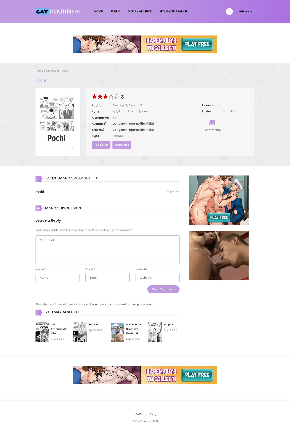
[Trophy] (155, 332)
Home (39, 70)
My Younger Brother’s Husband (133, 329)
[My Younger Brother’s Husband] (117, 332)
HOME (98, 11)
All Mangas (53, 70)
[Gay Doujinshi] (58, 11)
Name (40, 269)
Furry (153, 414)
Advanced (246, 11)
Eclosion (94, 324)
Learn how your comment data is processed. (121, 304)
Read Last (121, 145)
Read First (101, 145)
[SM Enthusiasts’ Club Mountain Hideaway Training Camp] (42, 332)
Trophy (168, 324)
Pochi (65, 70)
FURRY (115, 11)
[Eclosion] (80, 332)
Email (89, 269)
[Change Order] (97, 178)
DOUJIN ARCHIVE (139, 11)
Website (141, 269)
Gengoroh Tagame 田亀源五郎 (133, 124)
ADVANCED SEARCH (173, 11)
